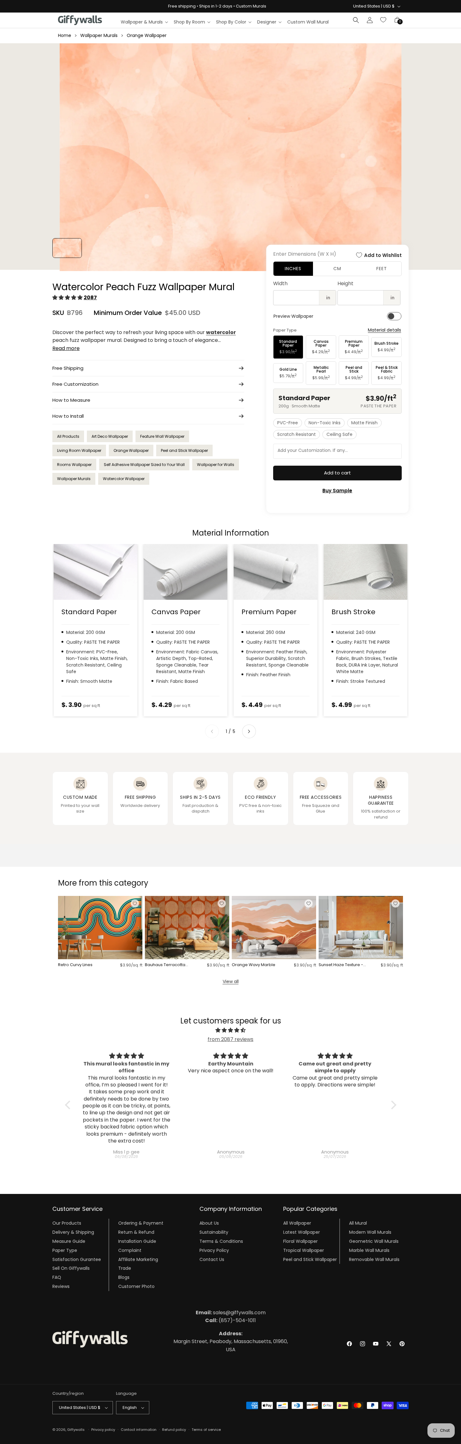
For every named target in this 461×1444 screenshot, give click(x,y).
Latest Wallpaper (301, 1232)
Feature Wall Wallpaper (162, 436)
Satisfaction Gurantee (76, 1259)
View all (231, 981)
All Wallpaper (297, 1223)
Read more (66, 348)
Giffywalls (76, 1429)
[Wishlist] (383, 20)
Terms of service (206, 1429)
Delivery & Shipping (73, 1232)
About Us (209, 1223)
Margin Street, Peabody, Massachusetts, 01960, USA (230, 1341)
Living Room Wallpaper (79, 450)
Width (280, 283)
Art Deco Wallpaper (110, 436)
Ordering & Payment (140, 1223)
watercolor (221, 332)
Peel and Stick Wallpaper (184, 450)
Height (345, 283)
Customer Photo (136, 1286)
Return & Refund (136, 1232)
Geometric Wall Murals (374, 1241)
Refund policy (174, 1429)
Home (64, 35)
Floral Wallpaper (300, 1241)
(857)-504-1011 (230, 1320)
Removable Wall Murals (374, 1259)
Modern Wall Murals (370, 1232)
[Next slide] (249, 731)
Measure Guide (68, 1241)
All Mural (358, 1223)
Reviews (61, 1286)
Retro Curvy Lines (75, 965)
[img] (230, 1030)
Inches (293, 268)
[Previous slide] (212, 731)
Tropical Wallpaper (303, 1250)
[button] (144, 22)
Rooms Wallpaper (74, 464)
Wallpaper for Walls (215, 464)
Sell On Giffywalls (71, 1268)
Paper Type (64, 1250)
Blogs (124, 1277)
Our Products (66, 1223)
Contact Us (211, 1259)
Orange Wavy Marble (253, 965)
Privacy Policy (214, 1250)
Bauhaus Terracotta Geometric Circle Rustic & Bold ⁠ (169, 965)
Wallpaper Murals (99, 35)
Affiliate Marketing (138, 1259)
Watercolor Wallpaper (124, 478)
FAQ (56, 1277)
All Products (68, 436)
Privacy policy (103, 1429)
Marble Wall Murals (369, 1250)
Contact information (138, 1429)
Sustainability (213, 1232)
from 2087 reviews (230, 1039)
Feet (381, 268)
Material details (384, 330)
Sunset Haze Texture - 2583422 (341, 965)
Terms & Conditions (221, 1241)
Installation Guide (137, 1241)
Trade (124, 1268)
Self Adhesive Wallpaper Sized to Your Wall (144, 464)
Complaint (129, 1250)
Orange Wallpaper (147, 35)
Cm (337, 268)
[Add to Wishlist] (134, 903)
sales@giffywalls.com (231, 1312)
